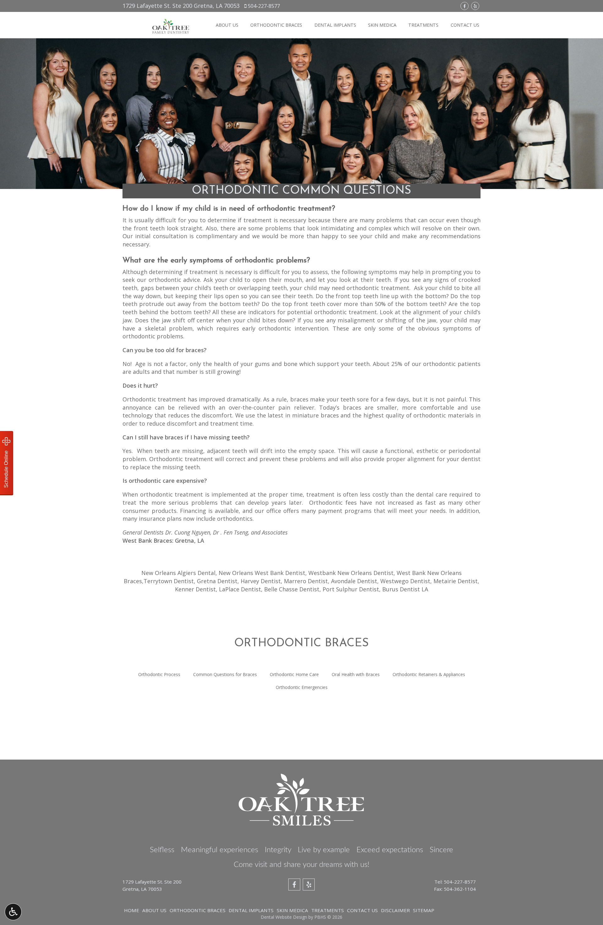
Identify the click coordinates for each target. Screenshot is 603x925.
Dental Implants (335, 25)
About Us (227, 25)
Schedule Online (6, 468)
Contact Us (465, 25)
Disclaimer (395, 910)
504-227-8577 (264, 6)
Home (131, 910)
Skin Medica (382, 25)
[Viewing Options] (13, 911)
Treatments (423, 25)
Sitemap (423, 910)
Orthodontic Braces (276, 25)
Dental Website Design (284, 917)
